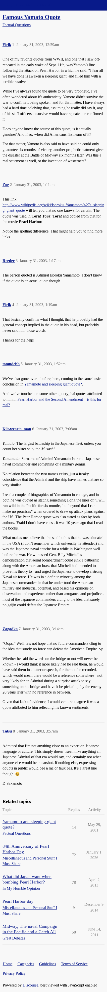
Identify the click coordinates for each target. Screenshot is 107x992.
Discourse (30, 985)
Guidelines (47, 964)
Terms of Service (74, 964)
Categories (25, 964)
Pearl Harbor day (17, 901)
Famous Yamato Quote (31, 17)
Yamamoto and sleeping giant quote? (53, 384)
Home (7, 964)
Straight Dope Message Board (26, 5)
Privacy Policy (14, 973)
